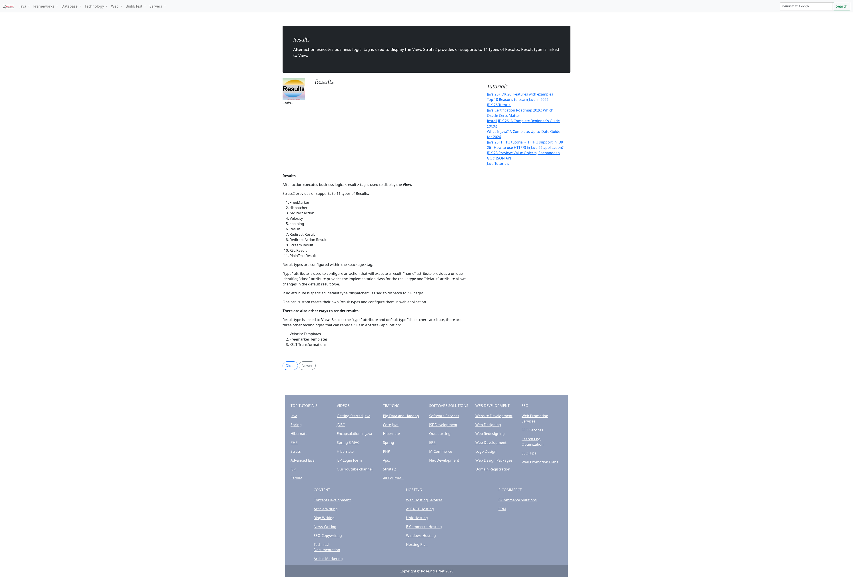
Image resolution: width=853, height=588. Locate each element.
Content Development (332, 500)
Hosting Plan (417, 544)
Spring (296, 424)
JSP (293, 469)
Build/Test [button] (134, 6)
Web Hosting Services (424, 500)
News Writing (325, 526)
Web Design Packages (493, 460)
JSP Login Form (349, 460)
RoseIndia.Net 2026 (437, 571)
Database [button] (70, 6)
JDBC (341, 424)
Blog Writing (324, 517)
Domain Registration (492, 469)
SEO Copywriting (328, 535)
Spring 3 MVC (348, 442)
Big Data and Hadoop (401, 415)
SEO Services (532, 430)
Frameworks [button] (44, 6)
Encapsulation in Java (354, 433)
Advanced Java (303, 460)
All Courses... (393, 478)
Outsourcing (439, 433)
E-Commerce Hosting (424, 526)
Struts (296, 451)
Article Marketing (328, 558)
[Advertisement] (377, 137)
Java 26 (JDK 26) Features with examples (520, 94)
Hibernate (299, 433)
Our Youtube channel (355, 469)
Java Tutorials (498, 163)
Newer (307, 365)
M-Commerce (440, 451)
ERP (432, 442)
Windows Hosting (421, 535)
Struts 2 (389, 469)
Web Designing (488, 424)
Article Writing (326, 508)
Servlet (296, 478)
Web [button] (115, 6)
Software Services (444, 415)
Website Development (493, 415)
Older (290, 365)
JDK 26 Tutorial (499, 104)
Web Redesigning (490, 433)
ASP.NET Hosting (420, 508)
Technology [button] (95, 6)
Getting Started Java (353, 415)
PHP (294, 442)
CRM (502, 508)
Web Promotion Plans (540, 462)
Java (294, 415)
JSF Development (443, 424)
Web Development (490, 442)
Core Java (391, 424)
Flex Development (444, 460)
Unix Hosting (417, 517)
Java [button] (23, 6)
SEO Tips (529, 453)
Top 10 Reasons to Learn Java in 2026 (517, 99)
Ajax (386, 460)
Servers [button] (156, 6)
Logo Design (485, 451)
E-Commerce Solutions (517, 500)
